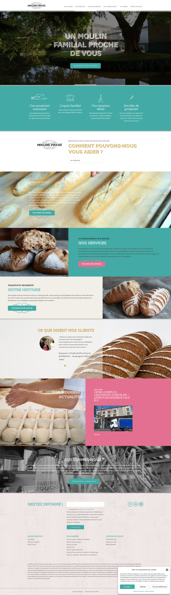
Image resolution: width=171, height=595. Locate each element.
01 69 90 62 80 (111, 539)
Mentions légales (149, 591)
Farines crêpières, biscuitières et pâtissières (82, 555)
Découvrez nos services (91, 264)
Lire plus (97, 434)
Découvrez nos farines (85, 65)
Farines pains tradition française (78, 539)
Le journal (124, 6)
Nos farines (68, 6)
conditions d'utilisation (86, 509)
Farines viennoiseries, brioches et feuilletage (82, 552)
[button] (167, 570)
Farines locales (72, 544)
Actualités (31, 539)
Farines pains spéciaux (75, 550)
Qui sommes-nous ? (110, 6)
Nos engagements (94, 6)
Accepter (127, 587)
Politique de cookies (138, 591)
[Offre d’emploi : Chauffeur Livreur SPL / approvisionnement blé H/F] (113, 419)
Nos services (80, 6)
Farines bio (71, 547)
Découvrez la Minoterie (84, 481)
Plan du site (32, 544)
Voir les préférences (159, 587)
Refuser (143, 587)
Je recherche (75, 160)
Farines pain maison (74, 542)
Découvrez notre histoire (22, 308)
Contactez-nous (136, 6)
